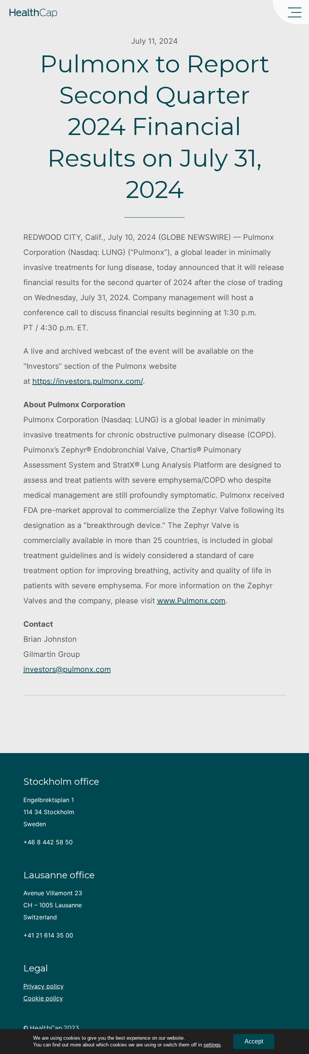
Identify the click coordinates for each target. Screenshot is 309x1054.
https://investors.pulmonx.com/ (87, 381)
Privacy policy (43, 986)
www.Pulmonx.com (191, 600)
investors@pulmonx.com (67, 669)
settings (212, 1045)
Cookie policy (43, 998)
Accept (254, 1041)
